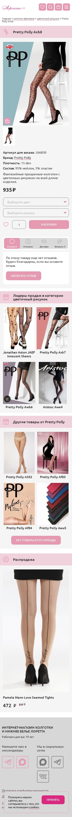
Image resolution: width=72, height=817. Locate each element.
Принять (53, 800)
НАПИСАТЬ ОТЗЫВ (23, 276)
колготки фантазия (23, 18)
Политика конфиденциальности (25, 790)
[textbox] (32, 202)
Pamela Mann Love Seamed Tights (28, 697)
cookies (34, 807)
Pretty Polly (22, 157)
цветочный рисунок (48, 18)
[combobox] (36, 201)
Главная (6, 18)
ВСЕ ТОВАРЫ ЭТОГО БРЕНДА (36, 540)
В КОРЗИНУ (49, 224)
